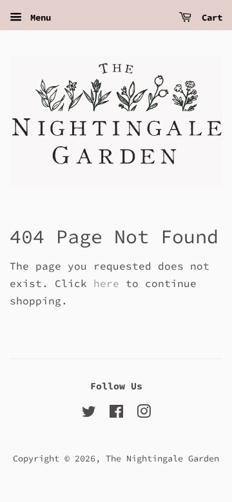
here (106, 283)
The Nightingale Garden (162, 458)
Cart (209, 17)
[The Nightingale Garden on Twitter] (89, 414)
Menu (38, 17)
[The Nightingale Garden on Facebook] (116, 414)
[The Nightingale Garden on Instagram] (144, 414)
